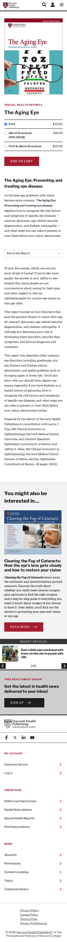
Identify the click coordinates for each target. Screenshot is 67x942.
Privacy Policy (29, 910)
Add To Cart (21, 161)
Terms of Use (28, 919)
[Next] (63, 666)
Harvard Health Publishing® (34, 932)
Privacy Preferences (33, 923)
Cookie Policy (29, 914)
